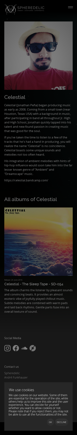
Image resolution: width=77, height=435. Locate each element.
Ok (50, 422)
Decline (61, 422)
